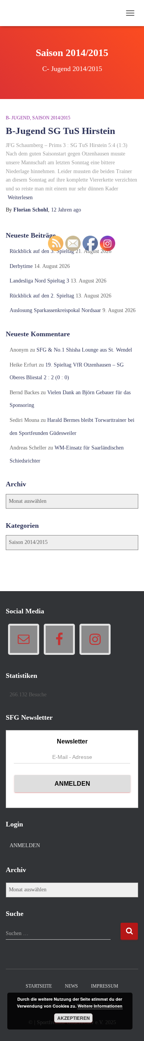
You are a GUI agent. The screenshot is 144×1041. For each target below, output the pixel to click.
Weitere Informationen (100, 1006)
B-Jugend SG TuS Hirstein (60, 131)
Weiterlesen (20, 197)
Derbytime (21, 266)
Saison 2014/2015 (51, 118)
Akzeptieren (73, 1018)
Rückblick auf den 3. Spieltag (42, 251)
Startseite (39, 986)
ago (66, 210)
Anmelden (25, 845)
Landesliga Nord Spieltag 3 (39, 281)
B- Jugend (18, 118)
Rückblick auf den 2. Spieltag (42, 296)
